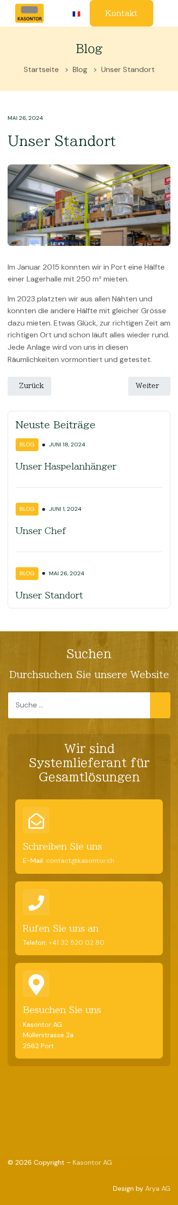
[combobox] (89, 705)
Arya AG (157, 1188)
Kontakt (121, 13)
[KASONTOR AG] (29, 13)
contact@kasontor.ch (80, 860)
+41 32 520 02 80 (76, 942)
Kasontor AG (92, 1162)
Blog (27, 444)
